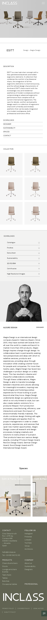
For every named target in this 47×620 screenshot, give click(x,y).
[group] (15, 496)
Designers (29, 569)
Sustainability (30, 566)
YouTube (28, 543)
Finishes (10, 248)
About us (28, 563)
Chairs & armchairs (9, 563)
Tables (4, 578)
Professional (31, 584)
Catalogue (11, 242)
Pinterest (28, 537)
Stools (5, 566)
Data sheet (11, 253)
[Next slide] (40, 496)
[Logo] (9, 3)
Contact (7, 136)
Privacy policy (8, 608)
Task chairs (6, 575)
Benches (5, 581)
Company (29, 560)
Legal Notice (38, 608)
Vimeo (27, 546)
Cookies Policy (23, 608)
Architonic (29, 549)
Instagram (29, 533)
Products (7, 560)
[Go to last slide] (7, 496)
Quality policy (10, 612)
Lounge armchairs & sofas (9, 570)
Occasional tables (9, 584)
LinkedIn (28, 540)
